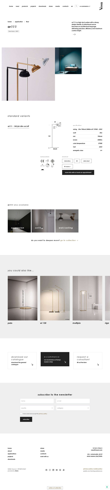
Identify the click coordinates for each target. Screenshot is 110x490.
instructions (67, 161)
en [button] (72, 6)
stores (51, 6)
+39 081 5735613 (97, 448)
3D (77, 161)
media (57, 6)
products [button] (25, 6)
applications (12, 454)
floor (27, 22)
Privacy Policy (43, 413)
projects (33, 6)
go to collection (68, 240)
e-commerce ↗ (85, 6)
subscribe (26, 419)
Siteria (16, 471)
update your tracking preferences (92, 471)
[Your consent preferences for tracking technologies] (107, 487)
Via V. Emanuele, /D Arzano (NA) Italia (94, 455)
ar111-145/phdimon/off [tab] (18, 126)
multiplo (77, 323)
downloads (42, 6)
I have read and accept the (35, 413)
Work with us (44, 456)
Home (10, 448)
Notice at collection (55, 488)
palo (10, 323)
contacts (65, 6)
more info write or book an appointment (78, 172)
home (11, 6)
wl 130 (43, 323)
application (19, 22)
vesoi (17, 6)
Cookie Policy (97, 469)
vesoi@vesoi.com (96, 450)
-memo (67, 166)
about (10, 451)
